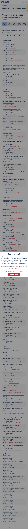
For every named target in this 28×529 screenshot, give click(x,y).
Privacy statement (15, 268)
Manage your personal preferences (14, 271)
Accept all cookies (14, 274)
